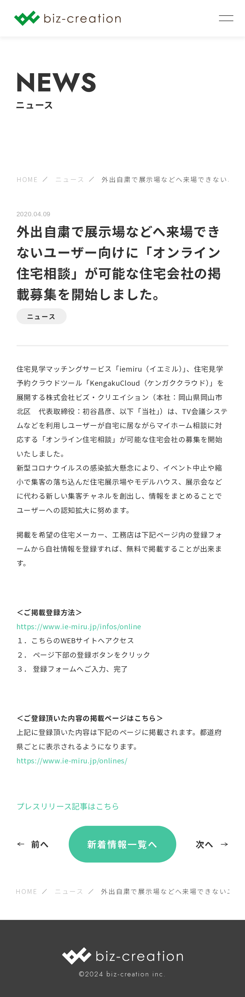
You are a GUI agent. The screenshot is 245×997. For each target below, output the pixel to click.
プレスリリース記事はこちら (68, 806)
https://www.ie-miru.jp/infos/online (78, 626)
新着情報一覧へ (122, 844)
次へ (205, 844)
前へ (40, 844)
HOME (27, 179)
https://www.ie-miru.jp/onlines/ (72, 760)
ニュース (70, 179)
